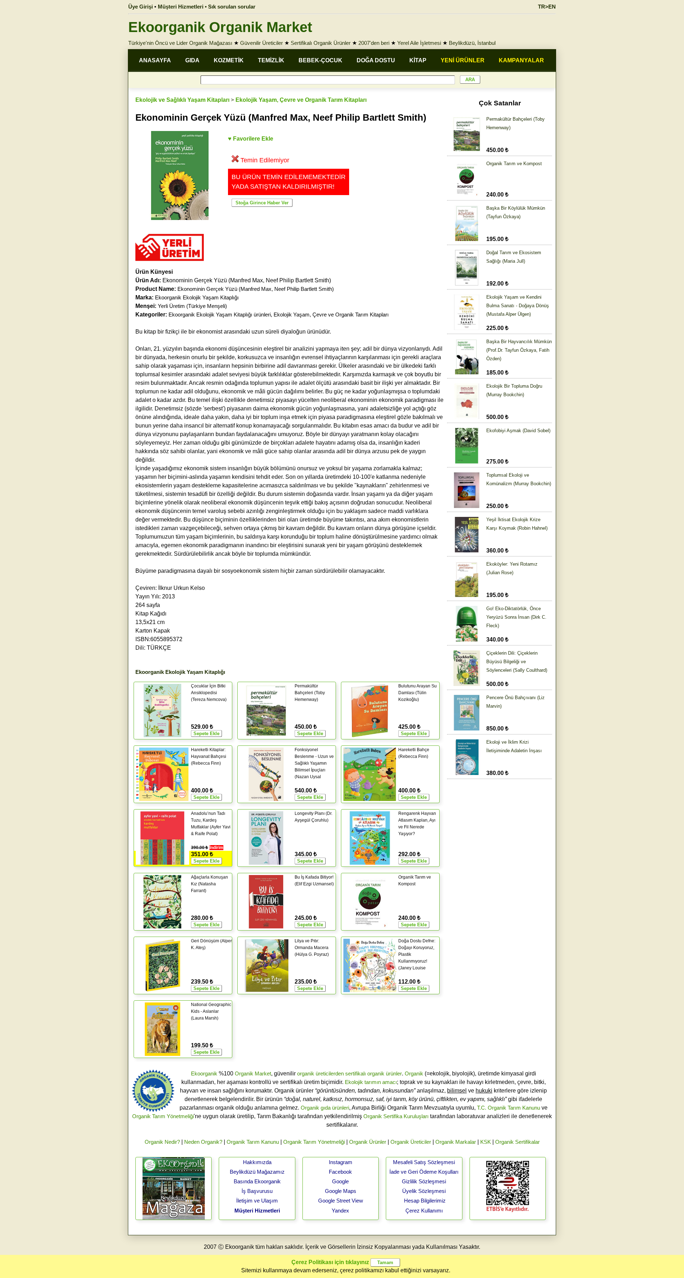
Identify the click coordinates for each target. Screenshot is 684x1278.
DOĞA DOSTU (376, 60)
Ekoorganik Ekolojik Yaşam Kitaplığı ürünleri (220, 314)
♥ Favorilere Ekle (250, 139)
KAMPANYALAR (521, 60)
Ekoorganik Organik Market (220, 27)
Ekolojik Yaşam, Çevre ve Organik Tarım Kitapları (301, 100)
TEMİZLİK (271, 60)
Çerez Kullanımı (424, 1211)
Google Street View (340, 1201)
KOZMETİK (229, 60)
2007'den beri (373, 43)
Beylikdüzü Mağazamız (257, 1172)
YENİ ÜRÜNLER (462, 60)
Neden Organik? (203, 1142)
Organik (414, 1073)
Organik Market (253, 1073)
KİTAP (417, 60)
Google (340, 1181)
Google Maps (340, 1191)
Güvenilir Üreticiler (261, 43)
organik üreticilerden (320, 1073)
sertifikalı (355, 1073)
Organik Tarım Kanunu (253, 1142)
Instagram (340, 1162)
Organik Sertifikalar (517, 1142)
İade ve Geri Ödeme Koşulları (423, 1172)
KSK (485, 1142)
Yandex (340, 1211)
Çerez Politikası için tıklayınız (330, 1262)
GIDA (192, 60)
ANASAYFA (155, 60)
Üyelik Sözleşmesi (424, 1191)
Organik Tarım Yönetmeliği (163, 1116)
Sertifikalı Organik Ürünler (321, 43)
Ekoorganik (204, 1073)
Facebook (340, 1172)
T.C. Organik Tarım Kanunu (508, 1108)
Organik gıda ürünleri (325, 1108)
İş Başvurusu (257, 1191)
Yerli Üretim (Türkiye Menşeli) (192, 306)
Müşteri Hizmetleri (257, 1211)
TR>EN (547, 7)
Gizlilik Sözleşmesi (424, 1181)
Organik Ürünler (367, 1142)
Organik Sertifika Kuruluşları (396, 1116)
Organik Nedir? (162, 1142)
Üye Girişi (140, 7)
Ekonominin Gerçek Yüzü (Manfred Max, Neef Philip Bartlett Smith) (255, 289)
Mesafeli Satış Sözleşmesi (424, 1162)
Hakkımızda (257, 1162)
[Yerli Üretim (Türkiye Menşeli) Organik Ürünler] (169, 263)
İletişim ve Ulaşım (257, 1201)
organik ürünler (384, 1073)
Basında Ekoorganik (257, 1181)
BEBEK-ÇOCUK (320, 60)
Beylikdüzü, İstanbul (472, 43)
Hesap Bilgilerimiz (425, 1201)
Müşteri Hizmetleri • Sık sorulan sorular (206, 7)
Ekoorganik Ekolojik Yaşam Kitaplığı (197, 297)
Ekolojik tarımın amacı (371, 1082)
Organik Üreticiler (410, 1142)
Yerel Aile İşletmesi (419, 43)
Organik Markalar (455, 1142)
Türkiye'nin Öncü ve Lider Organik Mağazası (180, 43)
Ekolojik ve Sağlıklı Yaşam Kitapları (182, 100)
